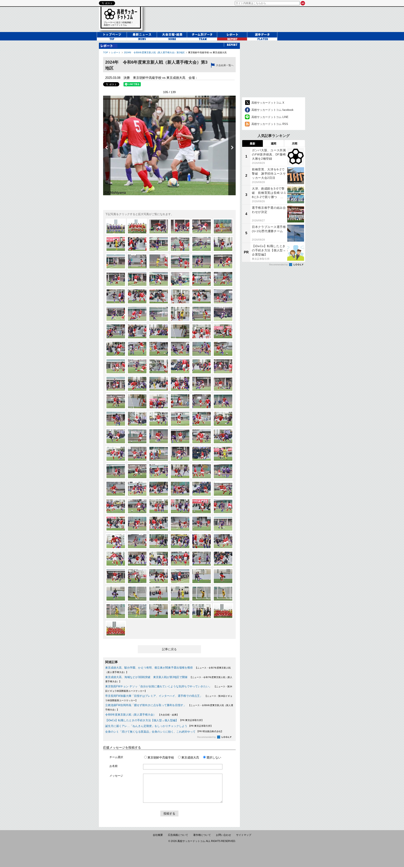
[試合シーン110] (137, 541)
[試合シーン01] (115, 226)
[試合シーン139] (115, 628)
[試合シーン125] (201, 576)
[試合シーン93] (158, 488)
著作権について (202, 835)
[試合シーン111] (158, 541)
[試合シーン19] (115, 279)
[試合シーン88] (180, 471)
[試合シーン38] (137, 331)
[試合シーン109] (115, 541)
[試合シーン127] (115, 593)
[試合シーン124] (180, 576)
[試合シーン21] (158, 279)
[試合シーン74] (137, 436)
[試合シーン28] (180, 296)
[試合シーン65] (201, 401)
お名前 (113, 766)
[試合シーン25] (115, 296)
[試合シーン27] (158, 296)
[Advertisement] (273, 69)
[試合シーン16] (180, 261)
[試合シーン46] (180, 349)
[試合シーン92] (137, 488)
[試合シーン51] (158, 366)
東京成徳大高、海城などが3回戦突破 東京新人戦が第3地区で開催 (146, 677)
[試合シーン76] (180, 436)
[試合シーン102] (223, 506)
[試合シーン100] (180, 506)
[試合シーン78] (223, 436)
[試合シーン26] (137, 296)
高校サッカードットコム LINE (269, 117)
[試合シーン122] (137, 576)
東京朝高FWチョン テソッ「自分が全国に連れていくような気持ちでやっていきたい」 (158, 686)
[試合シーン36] (223, 314)
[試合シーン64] (180, 401)
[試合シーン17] (201, 261)
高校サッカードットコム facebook (272, 109)
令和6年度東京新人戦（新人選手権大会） (130, 714)
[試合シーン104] (137, 523)
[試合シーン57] (158, 384)
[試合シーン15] (158, 261)
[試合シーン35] (201, 314)
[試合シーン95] (201, 488)
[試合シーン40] (180, 331)
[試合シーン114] (223, 541)
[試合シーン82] (180, 454)
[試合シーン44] (137, 349)
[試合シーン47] (201, 349)
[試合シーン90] (223, 471)
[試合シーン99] (158, 506)
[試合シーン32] (137, 314)
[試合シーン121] (115, 576)
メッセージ (116, 775)
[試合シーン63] (158, 401)
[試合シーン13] (115, 261)
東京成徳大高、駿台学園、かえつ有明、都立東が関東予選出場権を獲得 (149, 667)
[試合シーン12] (223, 244)
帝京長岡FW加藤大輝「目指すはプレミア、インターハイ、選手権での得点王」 (153, 695)
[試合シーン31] (115, 314)
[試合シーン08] (137, 244)
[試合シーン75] (158, 436)
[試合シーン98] (137, 506)
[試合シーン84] (223, 454)
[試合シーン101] (201, 506)
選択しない (213, 757)
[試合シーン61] (115, 401)
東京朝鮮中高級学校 (161, 757)
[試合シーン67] (115, 419)
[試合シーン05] (201, 226)
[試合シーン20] (137, 279)
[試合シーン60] (223, 384)
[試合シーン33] (158, 314)
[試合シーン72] (223, 419)
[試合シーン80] (137, 454)
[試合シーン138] (223, 611)
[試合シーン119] (201, 558)
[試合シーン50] (137, 366)
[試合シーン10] (180, 244)
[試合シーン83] (201, 454)
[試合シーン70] (180, 419)
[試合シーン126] (223, 576)
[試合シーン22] (180, 279)
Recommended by (207, 737)
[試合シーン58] (180, 384)
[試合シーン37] (115, 331)
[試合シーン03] (158, 226)
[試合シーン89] (201, 471)
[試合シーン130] (180, 593)
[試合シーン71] (201, 419)
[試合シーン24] (223, 279)
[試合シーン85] (115, 471)
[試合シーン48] (223, 349)
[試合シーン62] (137, 401)
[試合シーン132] (223, 593)
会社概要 (158, 835)
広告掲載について (178, 835)
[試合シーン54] (223, 366)
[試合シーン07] (115, 244)
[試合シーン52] (180, 366)
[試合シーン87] (158, 471)
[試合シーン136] (180, 611)
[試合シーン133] (115, 611)
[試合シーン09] (158, 244)
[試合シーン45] (158, 349)
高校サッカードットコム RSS (269, 124)
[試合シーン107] (201, 523)
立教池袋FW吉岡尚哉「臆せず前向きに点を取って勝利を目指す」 (145, 705)
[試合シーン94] (180, 488)
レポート (116, 52)
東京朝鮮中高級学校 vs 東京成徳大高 (207, 52)
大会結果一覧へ (225, 65)
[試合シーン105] (158, 523)
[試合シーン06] (223, 226)
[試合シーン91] (115, 488)
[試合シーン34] (180, 314)
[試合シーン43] (115, 349)
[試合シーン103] (115, 523)
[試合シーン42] (223, 331)
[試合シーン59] (201, 384)
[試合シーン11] (201, 244)
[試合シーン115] (115, 558)
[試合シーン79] (115, 454)
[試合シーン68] (137, 419)
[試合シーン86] (137, 471)
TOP (105, 52)
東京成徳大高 (190, 757)
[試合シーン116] (137, 558)
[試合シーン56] (137, 384)
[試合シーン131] (201, 593)
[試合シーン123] (158, 576)
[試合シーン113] (201, 541)
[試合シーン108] (223, 523)
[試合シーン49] (115, 366)
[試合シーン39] (158, 331)
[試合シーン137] (201, 611)
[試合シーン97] (115, 506)
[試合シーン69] (158, 419)
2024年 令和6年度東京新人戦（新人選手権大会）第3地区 (154, 52)
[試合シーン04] (180, 226)
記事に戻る (169, 649)
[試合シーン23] (201, 279)
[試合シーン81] (158, 454)
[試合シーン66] (223, 401)
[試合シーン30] (223, 296)
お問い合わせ (223, 835)
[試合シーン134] (137, 611)
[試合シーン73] (115, 436)
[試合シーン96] (223, 488)
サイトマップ (243, 835)
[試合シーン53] (201, 366)
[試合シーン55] (115, 384)
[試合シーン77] (201, 436)
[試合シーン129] (158, 593)
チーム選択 (116, 757)
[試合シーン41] (201, 331)
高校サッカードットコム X (267, 102)
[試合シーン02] (137, 226)
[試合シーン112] (180, 541)
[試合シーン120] (223, 558)
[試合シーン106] (180, 523)
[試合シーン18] (223, 261)
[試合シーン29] (201, 296)
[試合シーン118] (180, 558)
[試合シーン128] (137, 593)
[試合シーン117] (158, 558)
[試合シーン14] (137, 261)
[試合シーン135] (158, 611)
